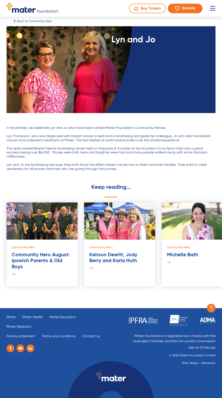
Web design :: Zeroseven (198, 363)
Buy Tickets (150, 10)
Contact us (91, 336)
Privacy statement (21, 336)
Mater (11, 317)
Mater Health (32, 317)
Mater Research (19, 327)
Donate (192, 9)
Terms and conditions (59, 336)
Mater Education (62, 317)
